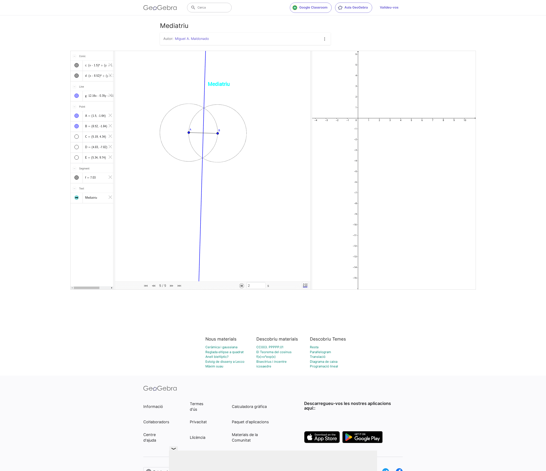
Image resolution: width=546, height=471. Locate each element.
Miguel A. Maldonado (192, 38)
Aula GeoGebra (356, 7)
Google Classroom (313, 7)
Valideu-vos (389, 7)
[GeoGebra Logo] (160, 7)
